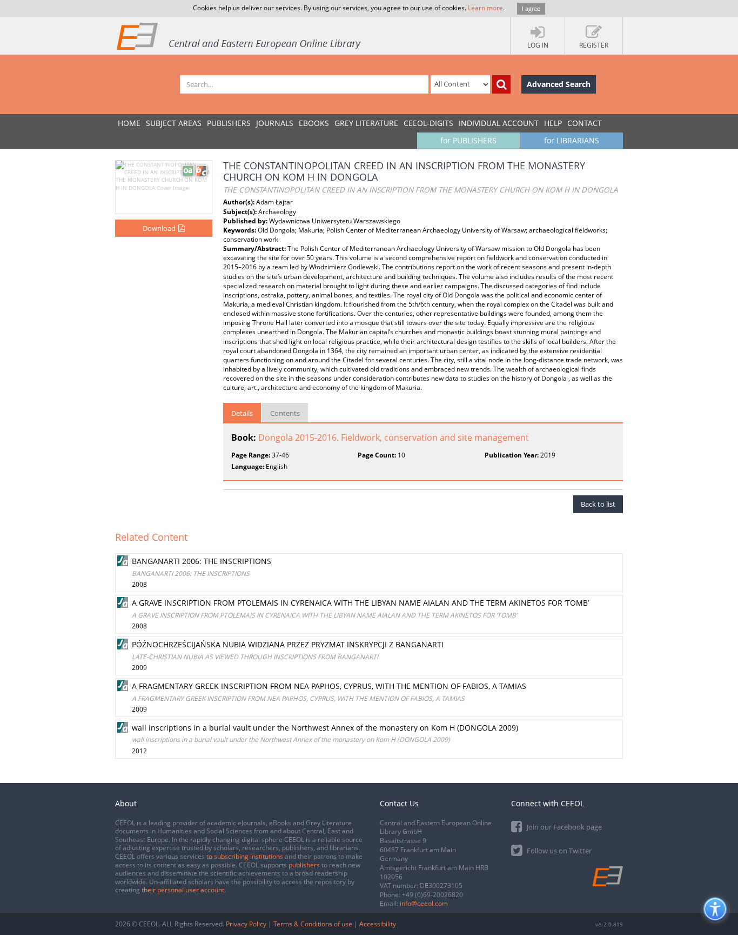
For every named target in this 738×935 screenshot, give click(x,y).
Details (242, 413)
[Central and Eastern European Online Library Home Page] (239, 35)
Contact (584, 123)
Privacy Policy (246, 924)
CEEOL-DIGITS (428, 123)
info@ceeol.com (424, 903)
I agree (531, 8)
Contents (285, 413)
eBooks (314, 123)
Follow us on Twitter (558, 851)
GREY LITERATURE (366, 123)
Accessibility (377, 924)
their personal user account (183, 889)
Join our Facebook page (563, 827)
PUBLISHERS (229, 123)
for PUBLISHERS (468, 140)
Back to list (598, 504)
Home (129, 123)
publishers (304, 865)
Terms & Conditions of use (312, 924)
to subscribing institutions (244, 856)
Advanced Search (559, 84)
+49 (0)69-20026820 (432, 894)
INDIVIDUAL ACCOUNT (499, 123)
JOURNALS (274, 123)
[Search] (501, 84)
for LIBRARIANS (571, 140)
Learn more (485, 7)
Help (553, 123)
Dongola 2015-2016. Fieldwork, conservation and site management (393, 437)
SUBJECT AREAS (174, 123)
